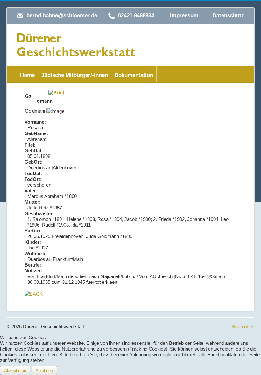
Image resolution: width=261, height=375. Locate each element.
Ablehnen (44, 370)
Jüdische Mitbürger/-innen (74, 75)
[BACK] (34, 293)
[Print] (56, 92)
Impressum (184, 15)
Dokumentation (134, 75)
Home (27, 75)
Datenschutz (228, 15)
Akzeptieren (15, 370)
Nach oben (243, 326)
